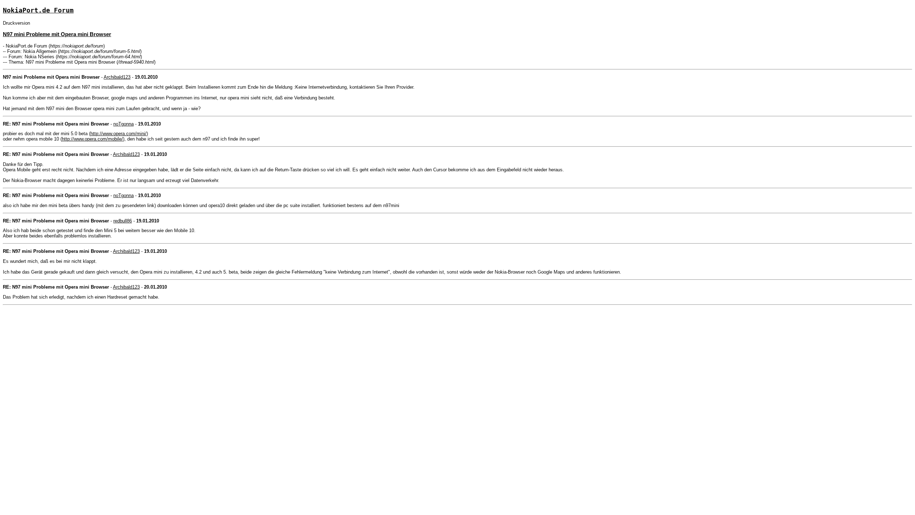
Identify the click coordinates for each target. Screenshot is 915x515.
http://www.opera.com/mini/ (118, 133)
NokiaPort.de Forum (38, 10)
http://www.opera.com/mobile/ (92, 139)
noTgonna (123, 124)
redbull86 (122, 221)
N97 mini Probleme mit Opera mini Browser (57, 34)
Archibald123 (117, 77)
